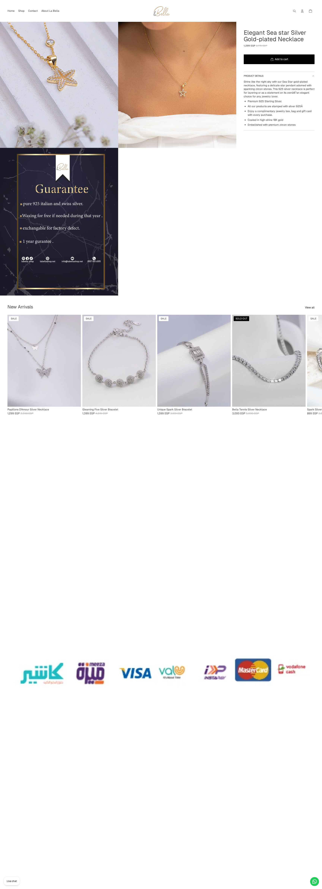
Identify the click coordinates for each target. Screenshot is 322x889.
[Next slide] (310, 365)
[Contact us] (314, 881)
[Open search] (294, 11)
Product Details (253, 75)
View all (310, 307)
